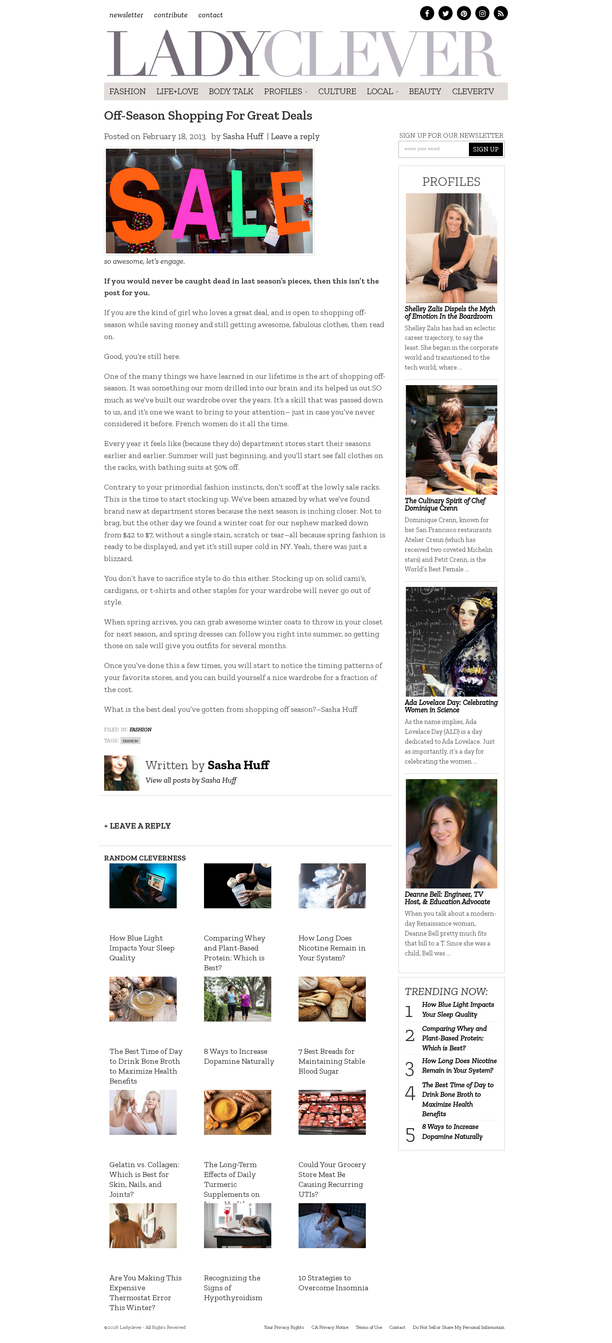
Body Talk (231, 91)
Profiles (284, 91)
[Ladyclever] (303, 53)
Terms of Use (369, 1327)
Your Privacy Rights (284, 1327)
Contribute (171, 14)
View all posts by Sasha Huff (191, 780)
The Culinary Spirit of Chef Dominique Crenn (445, 504)
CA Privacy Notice (329, 1327)
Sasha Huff (243, 136)
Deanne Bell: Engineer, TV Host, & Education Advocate (447, 898)
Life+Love (177, 91)
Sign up (486, 149)
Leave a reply (295, 136)
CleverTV (473, 91)
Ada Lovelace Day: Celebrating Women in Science (451, 706)
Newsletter (126, 14)
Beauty (425, 91)
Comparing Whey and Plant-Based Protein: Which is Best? (454, 1038)
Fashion (127, 91)
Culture (337, 91)
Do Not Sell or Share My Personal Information (458, 1327)
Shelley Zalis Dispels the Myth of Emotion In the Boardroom (450, 312)
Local (381, 91)
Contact (210, 14)
